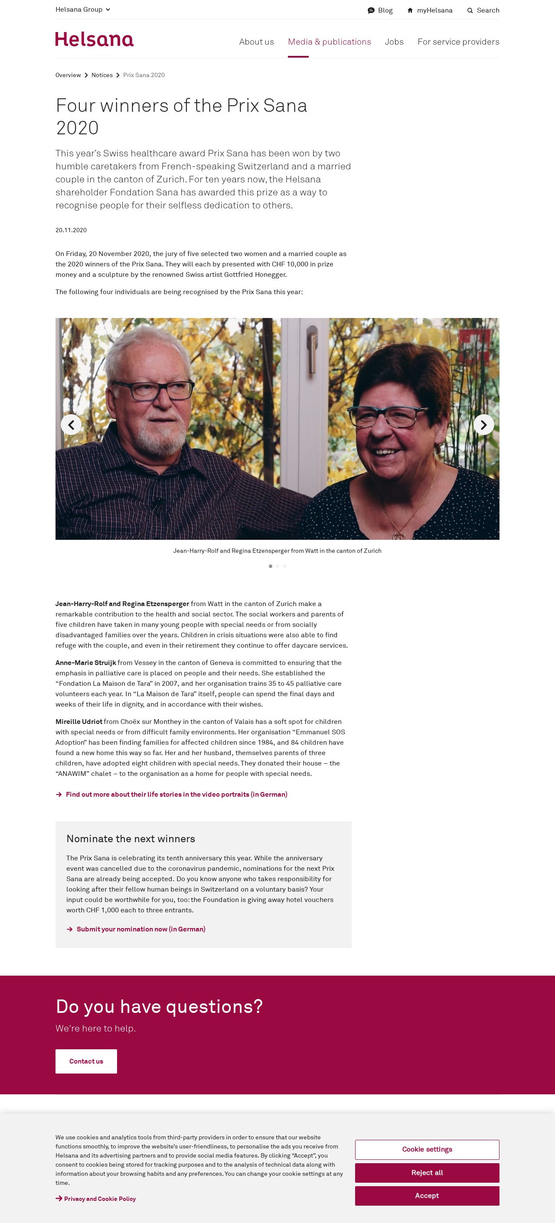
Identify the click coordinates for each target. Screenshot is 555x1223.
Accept (427, 1195)
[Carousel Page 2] (277, 566)
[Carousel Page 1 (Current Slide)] (270, 566)
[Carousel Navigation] (278, 424)
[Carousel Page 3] (284, 566)
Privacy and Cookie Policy (100, 1199)
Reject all (427, 1172)
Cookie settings (427, 1149)
